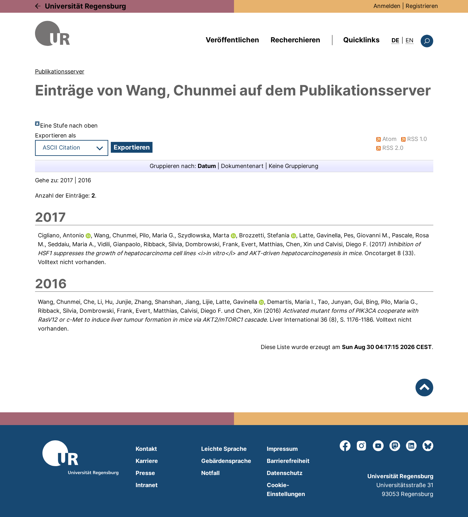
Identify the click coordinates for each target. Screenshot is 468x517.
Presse (145, 473)
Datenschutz (284, 473)
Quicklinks (361, 40)
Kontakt (146, 448)
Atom (389, 139)
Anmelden (387, 6)
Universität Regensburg (85, 6)
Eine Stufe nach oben (69, 125)
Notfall (210, 473)
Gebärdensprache (226, 461)
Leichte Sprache (224, 448)
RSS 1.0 (417, 139)
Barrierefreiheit (288, 461)
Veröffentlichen (232, 40)
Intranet (147, 485)
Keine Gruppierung (293, 166)
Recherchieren (295, 40)
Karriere (147, 461)
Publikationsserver (59, 71)
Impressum (282, 448)
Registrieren (422, 6)
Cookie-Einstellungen (286, 489)
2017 (66, 180)
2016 (84, 180)
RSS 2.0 (392, 147)
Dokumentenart (242, 166)
